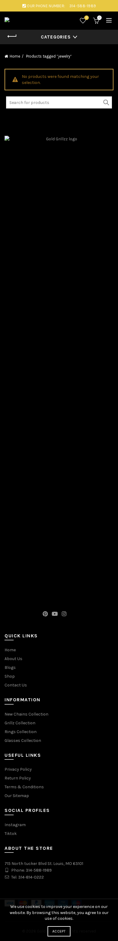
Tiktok (11, 833)
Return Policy (18, 778)
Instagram (15, 824)
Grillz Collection (20, 723)
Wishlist (86, 17)
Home (15, 56)
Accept (59, 931)
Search (106, 102)
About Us (13, 658)
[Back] (12, 36)
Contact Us (16, 685)
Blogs (10, 667)
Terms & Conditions (24, 786)
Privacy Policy (18, 769)
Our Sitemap (17, 795)
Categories (56, 37)
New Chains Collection (26, 714)
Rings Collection (21, 731)
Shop (10, 676)
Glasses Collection (23, 740)
